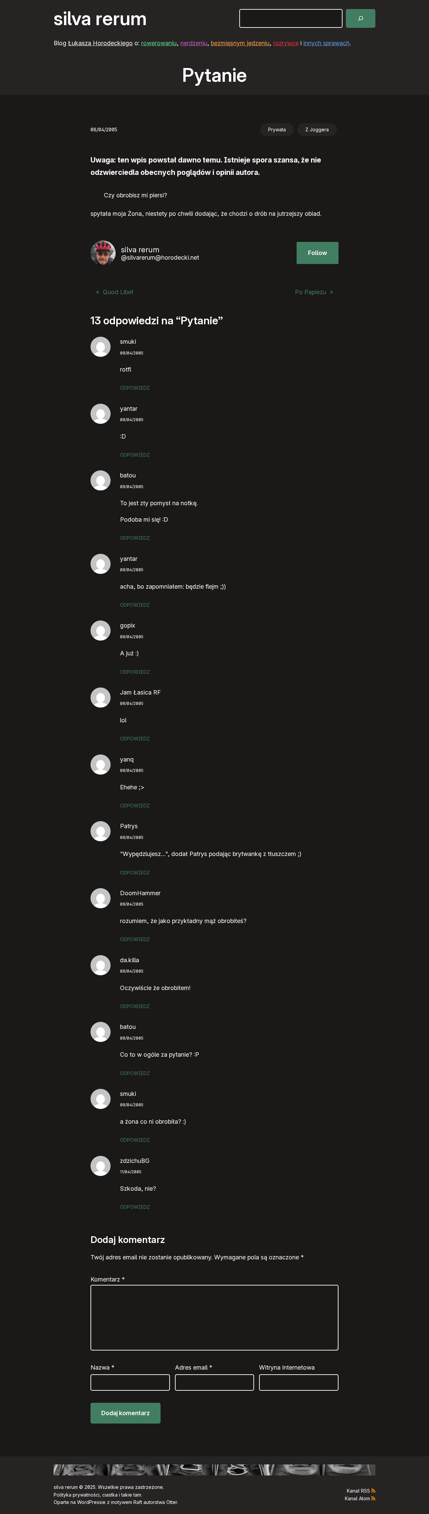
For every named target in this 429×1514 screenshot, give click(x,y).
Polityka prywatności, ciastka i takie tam (97, 1495)
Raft (137, 1502)
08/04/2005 (131, 352)
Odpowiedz (135, 388)
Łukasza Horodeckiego (100, 43)
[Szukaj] (360, 18)
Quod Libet (118, 291)
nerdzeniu (193, 43)
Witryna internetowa (287, 1367)
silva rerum (100, 18)
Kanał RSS (358, 1491)
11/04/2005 (130, 1171)
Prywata (277, 129)
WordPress (89, 1502)
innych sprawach (326, 43)
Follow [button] (317, 252)
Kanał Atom (357, 1498)
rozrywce (286, 43)
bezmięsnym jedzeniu (240, 43)
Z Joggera (317, 129)
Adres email (193, 1367)
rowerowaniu (159, 43)
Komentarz (107, 1279)
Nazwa (102, 1367)
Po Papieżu (310, 291)
